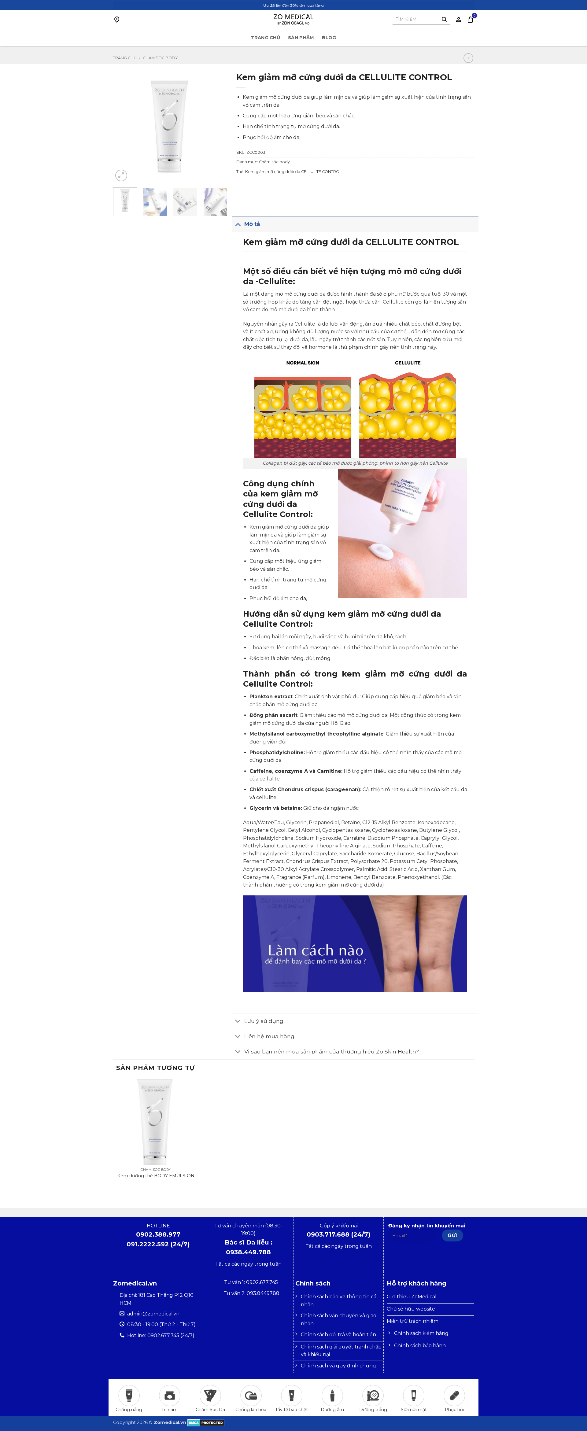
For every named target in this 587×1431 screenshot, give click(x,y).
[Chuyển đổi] (238, 224)
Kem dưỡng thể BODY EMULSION (155, 1175)
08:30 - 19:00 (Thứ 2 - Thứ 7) (161, 1324)
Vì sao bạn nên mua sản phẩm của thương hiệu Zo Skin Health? (331, 1051)
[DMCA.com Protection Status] (205, 1422)
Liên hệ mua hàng (269, 1036)
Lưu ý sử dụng (263, 1021)
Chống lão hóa (250, 1409)
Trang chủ (265, 37)
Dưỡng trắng (373, 1409)
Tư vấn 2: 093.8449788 (251, 1293)
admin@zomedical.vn (153, 1314)
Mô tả (252, 224)
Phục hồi (454, 1409)
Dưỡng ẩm (332, 1409)
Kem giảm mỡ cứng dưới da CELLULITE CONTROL (293, 171)
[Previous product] (468, 58)
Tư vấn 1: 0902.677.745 (251, 1282)
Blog (329, 37)
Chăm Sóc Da (210, 1409)
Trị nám (169, 1409)
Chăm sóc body (160, 58)
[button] (470, 19)
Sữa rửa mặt (414, 1409)
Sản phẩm (301, 37)
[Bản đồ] (116, 19)
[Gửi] (444, 19)
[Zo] (293, 19)
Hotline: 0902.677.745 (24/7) (160, 1335)
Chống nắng (129, 1409)
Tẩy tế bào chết (291, 1409)
